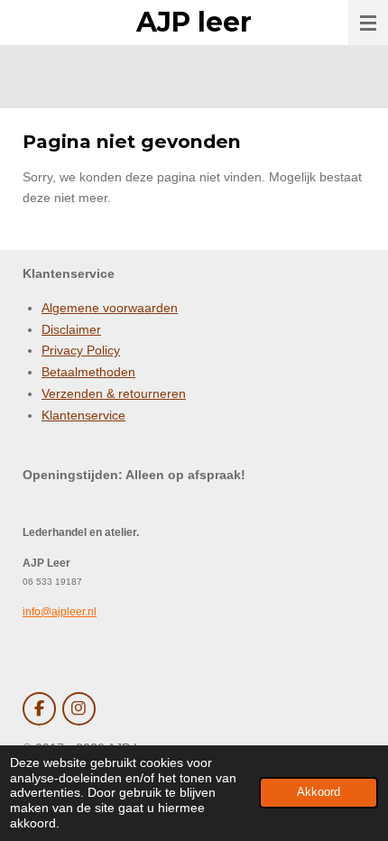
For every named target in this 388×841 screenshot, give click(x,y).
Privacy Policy (81, 350)
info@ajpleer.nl (60, 611)
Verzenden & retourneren (114, 393)
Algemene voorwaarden (110, 307)
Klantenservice (83, 415)
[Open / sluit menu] (368, 22)
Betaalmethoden (88, 372)
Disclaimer (71, 329)
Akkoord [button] (318, 792)
